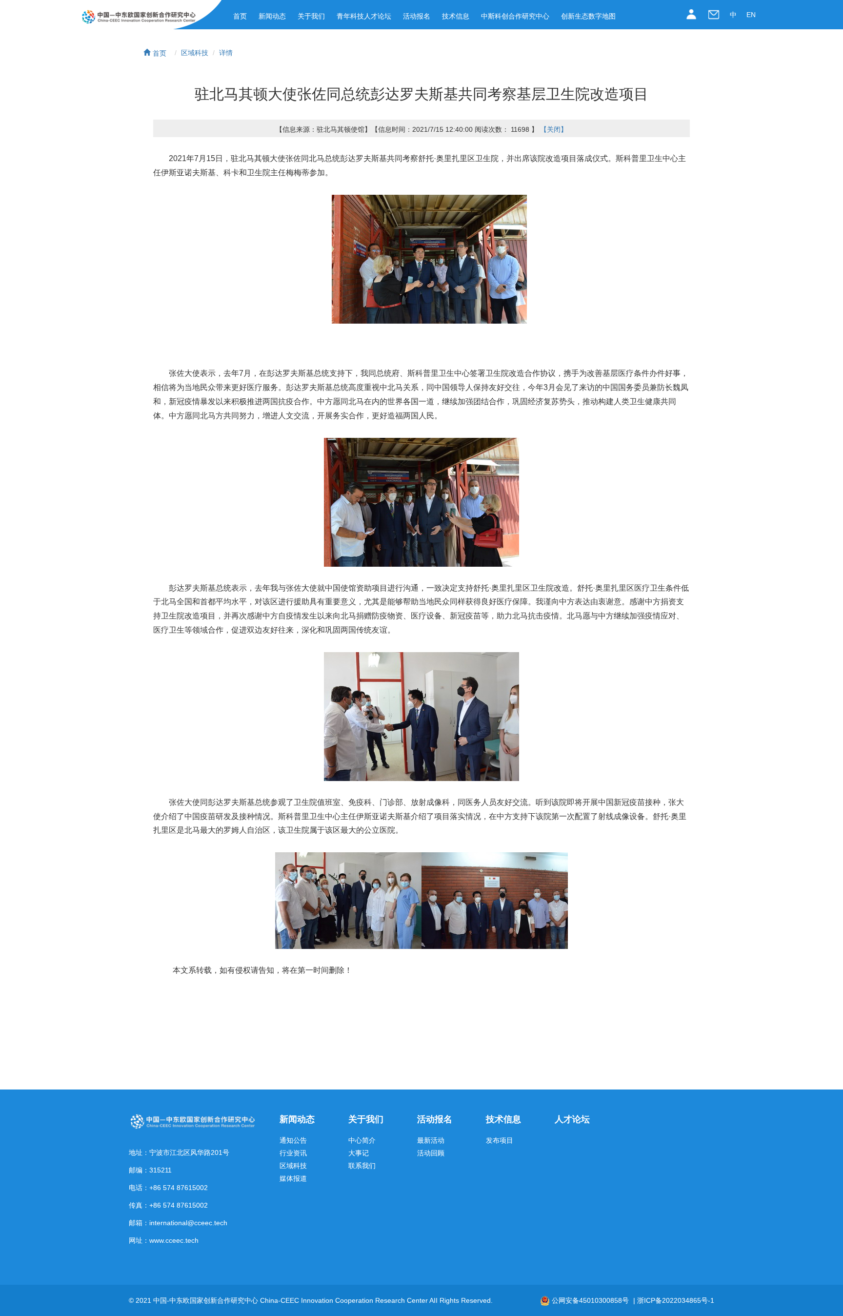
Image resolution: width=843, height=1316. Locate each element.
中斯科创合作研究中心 (515, 16)
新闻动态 (272, 16)
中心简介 (362, 1140)
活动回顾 (430, 1153)
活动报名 (416, 16)
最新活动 (430, 1140)
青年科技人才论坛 (364, 16)
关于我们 (311, 16)
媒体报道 (293, 1178)
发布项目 (499, 1140)
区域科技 (194, 53)
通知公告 (293, 1140)
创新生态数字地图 (588, 16)
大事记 (358, 1153)
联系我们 (362, 1166)
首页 (240, 16)
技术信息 (455, 16)
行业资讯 (293, 1153)
